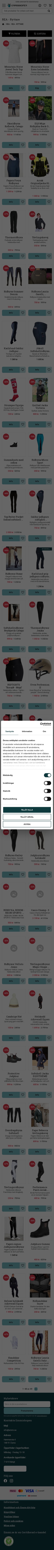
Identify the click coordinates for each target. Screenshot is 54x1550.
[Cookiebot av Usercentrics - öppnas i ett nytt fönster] (40, 724)
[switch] (47, 783)
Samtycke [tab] (9, 731)
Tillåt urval (27, 817)
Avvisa (27, 824)
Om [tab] (44, 731)
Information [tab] (27, 731)
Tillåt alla (27, 810)
